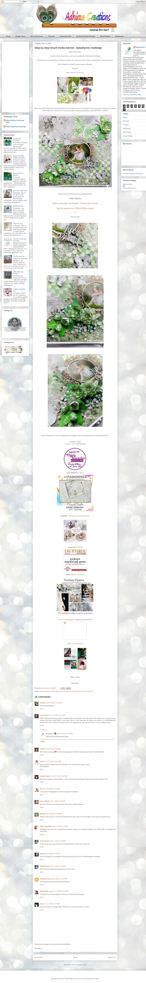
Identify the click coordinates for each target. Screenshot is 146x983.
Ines (41, 788)
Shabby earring (18, 256)
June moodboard (78, 72)
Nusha (42, 904)
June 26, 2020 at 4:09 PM (53, 749)
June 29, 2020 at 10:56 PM (59, 776)
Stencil (82, 473)
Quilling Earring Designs (85, 36)
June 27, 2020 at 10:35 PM (53, 761)
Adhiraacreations (127, 184)
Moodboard (81, 574)
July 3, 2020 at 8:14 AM (60, 891)
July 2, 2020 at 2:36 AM (52, 853)
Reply (42, 709)
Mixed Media (105, 36)
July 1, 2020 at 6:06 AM (57, 801)
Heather (42, 814)
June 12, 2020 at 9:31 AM (57, 715)
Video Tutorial (88, 691)
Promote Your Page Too (129, 188)
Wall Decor (127, 128)
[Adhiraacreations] (124, 186)
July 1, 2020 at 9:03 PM (58, 841)
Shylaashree (49, 733)
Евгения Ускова (45, 879)
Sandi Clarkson (45, 841)
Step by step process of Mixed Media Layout (75, 208)
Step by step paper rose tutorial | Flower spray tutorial (75, 203)
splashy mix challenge (71, 691)
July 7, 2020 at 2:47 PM (52, 904)
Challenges (119, 36)
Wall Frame (127, 132)
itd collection (46, 691)
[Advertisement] (15, 77)
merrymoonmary (81, 978)
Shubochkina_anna (46, 891)
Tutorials (51, 36)
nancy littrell (44, 715)
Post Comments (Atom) (79, 965)
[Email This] (61, 688)
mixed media (127, 136)
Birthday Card (18, 206)
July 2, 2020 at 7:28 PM (58, 866)
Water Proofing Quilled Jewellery (19, 157)
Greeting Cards (65, 36)
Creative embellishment (65, 619)
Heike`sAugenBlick (46, 826)
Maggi (42, 853)
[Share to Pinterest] (70, 688)
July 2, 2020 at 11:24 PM (59, 879)
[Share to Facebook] (68, 688)
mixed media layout (57, 691)
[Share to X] (65, 688)
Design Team (20, 36)
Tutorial (80, 691)
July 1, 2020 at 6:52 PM (60, 826)
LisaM (42, 749)
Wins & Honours (36, 36)
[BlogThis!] (63, 688)
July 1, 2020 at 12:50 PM (53, 814)
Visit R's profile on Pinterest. (133, 173)
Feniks (42, 761)
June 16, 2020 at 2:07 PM (65, 733)
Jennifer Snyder (45, 776)
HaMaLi (43, 703)
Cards (125, 117)
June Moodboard (77, 644)
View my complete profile (132, 94)
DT (40, 691)
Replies (44, 730)
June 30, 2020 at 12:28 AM (51, 789)
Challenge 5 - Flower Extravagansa (79, 516)
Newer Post (39, 957)
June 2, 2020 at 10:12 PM (54, 703)
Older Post (112, 957)
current (75, 56)
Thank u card (18, 223)
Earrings (126, 121)
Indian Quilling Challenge (16, 126)
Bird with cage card (20, 190)
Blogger (96, 978)
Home (8, 36)
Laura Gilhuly (44, 801)
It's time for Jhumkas (17, 139)
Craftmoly (68, 444)
